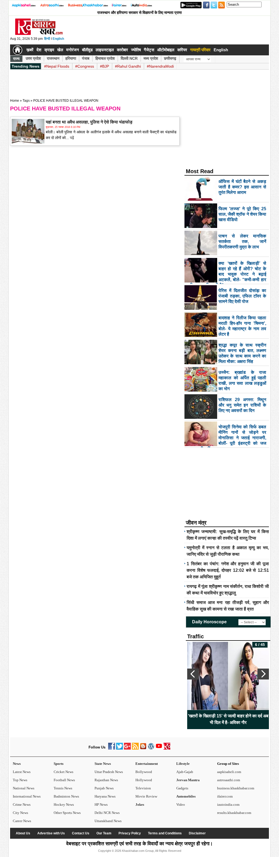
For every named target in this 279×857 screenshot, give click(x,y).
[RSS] (135, 748)
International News (27, 796)
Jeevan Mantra (188, 780)
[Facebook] (111, 748)
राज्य (16, 58)
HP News (101, 804)
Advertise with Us (51, 833)
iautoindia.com (228, 804)
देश (39, 49)
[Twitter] (119, 748)
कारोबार (122, 49)
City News (20, 813)
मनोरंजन (72, 49)
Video (180, 804)
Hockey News (64, 804)
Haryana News (105, 796)
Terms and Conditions (165, 833)
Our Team (103, 833)
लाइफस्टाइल (105, 49)
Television (143, 788)
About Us (23, 833)
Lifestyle (183, 764)
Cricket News (63, 772)
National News (23, 788)
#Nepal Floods (56, 66)
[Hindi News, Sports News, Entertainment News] (17, 49)
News (17, 764)
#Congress (84, 66)
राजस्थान (53, 58)
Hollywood (143, 780)
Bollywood (143, 772)
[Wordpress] (151, 748)
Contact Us (80, 833)
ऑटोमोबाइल (165, 49)
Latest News (22, 772)
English (58, 39)
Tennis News (63, 788)
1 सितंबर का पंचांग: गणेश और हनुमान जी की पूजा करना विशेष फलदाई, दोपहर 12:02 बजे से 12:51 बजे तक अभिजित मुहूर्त (228, 570)
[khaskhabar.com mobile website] (166, 748)
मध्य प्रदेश (151, 58)
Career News (22, 821)
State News (103, 764)
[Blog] (143, 748)
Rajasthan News (106, 780)
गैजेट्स (149, 49)
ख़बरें (30, 49)
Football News (64, 780)
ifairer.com (225, 796)
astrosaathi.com (228, 780)
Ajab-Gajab (184, 772)
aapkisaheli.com (229, 772)
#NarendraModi (160, 66)
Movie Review (146, 796)
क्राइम (49, 49)
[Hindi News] (38, 34)
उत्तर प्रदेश (33, 58)
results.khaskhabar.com (234, 813)
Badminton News (66, 796)
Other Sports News (67, 813)
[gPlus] (127, 748)
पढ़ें (71, 138)
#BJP (104, 66)
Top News (20, 780)
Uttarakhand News (108, 821)
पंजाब (85, 58)
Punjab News (104, 788)
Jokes (139, 804)
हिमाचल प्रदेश (105, 58)
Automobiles (186, 796)
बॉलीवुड (87, 49)
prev (193, 674)
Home (14, 101)
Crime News (22, 804)
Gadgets (182, 788)
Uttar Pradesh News (109, 772)
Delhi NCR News (107, 813)
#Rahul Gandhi (128, 66)
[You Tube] (159, 748)
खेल (60, 49)
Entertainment (146, 764)
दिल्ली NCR (129, 58)
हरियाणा (70, 58)
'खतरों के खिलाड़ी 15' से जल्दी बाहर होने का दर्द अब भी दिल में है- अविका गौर (187, 719)
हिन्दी (47, 39)
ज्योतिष (136, 49)
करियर (182, 49)
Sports (58, 764)
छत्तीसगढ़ (170, 58)
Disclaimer (197, 833)
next (263, 674)
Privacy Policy (130, 833)
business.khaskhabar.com (235, 788)
